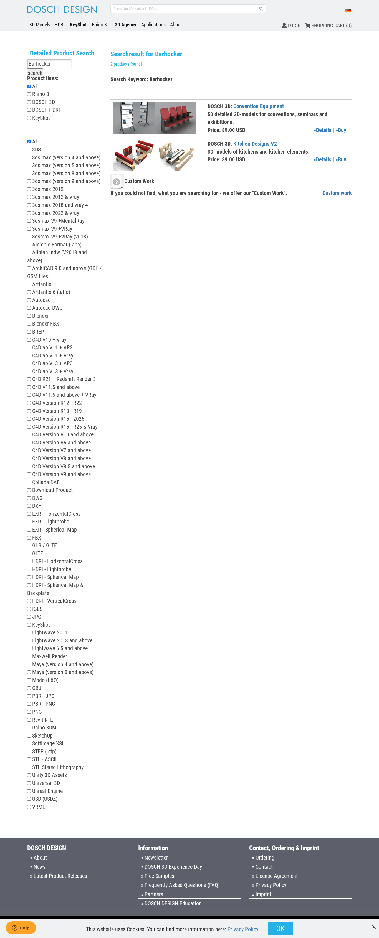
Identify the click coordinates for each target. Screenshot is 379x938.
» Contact (262, 866)
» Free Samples (157, 876)
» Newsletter (154, 857)
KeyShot (78, 24)
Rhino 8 (99, 24)
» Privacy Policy (269, 885)
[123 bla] (261, 8)
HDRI (60, 24)
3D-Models (39, 24)
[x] (374, 924)
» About (38, 857)
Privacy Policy (243, 929)
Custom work (337, 193)
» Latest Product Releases (58, 876)
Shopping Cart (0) (331, 25)
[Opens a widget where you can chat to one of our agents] (21, 928)
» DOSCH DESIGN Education (171, 903)
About (176, 24)
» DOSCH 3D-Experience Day (171, 866)
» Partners (152, 894)
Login (294, 25)
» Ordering (263, 857)
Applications (153, 24)
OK (280, 928)
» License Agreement (275, 876)
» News (38, 866)
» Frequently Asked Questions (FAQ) (180, 885)
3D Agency (125, 24)
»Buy (340, 130)
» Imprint (261, 894)
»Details (322, 130)
